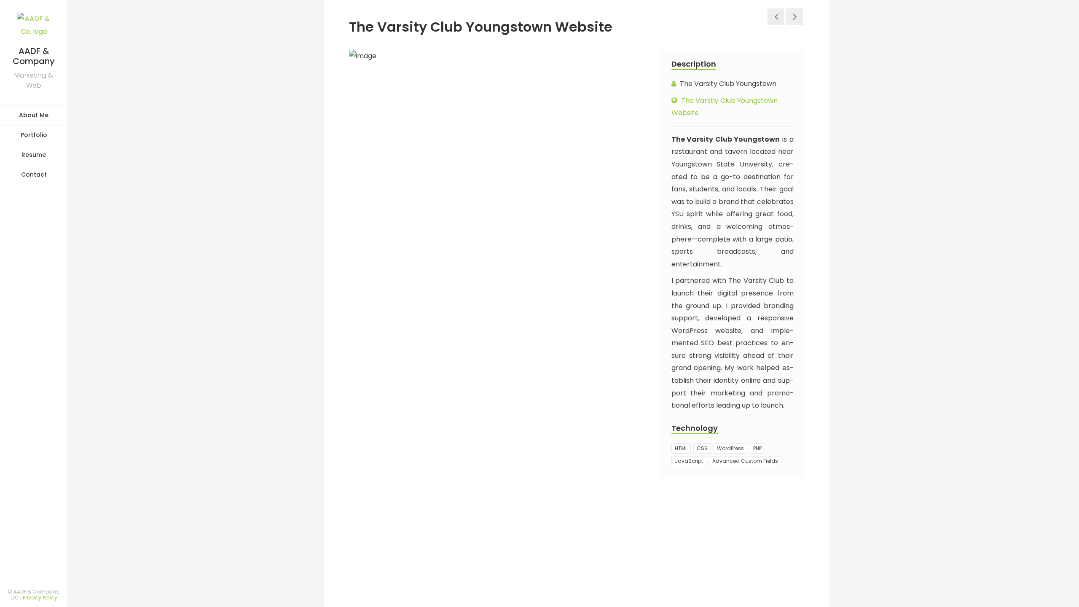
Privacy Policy (40, 597)
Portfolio (34, 135)
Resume (33, 154)
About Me (33, 115)
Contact (34, 174)
